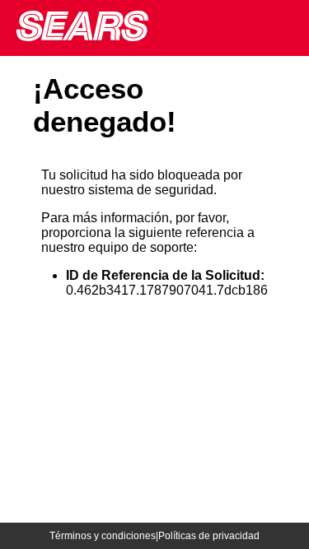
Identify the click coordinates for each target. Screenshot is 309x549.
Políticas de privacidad (209, 536)
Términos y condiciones (102, 536)
